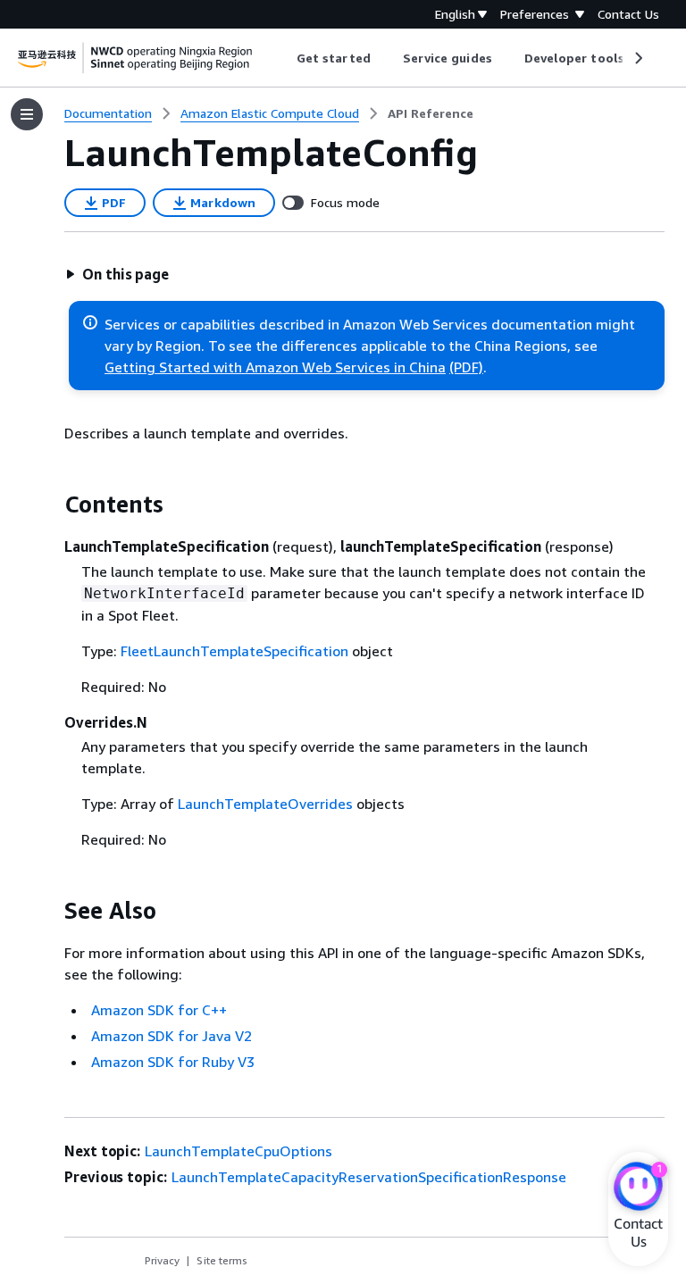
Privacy (162, 1260)
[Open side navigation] (27, 114)
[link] (430, 113)
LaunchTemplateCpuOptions (238, 1151)
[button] (117, 274)
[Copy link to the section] (50, 504)
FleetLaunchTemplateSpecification (234, 651)
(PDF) (466, 367)
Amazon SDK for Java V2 (171, 1036)
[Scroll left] (283, 58)
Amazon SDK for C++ (159, 1010)
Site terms (222, 1260)
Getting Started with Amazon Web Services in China (275, 367)
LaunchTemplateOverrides (265, 804)
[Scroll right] (637, 58)
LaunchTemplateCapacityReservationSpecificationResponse (369, 1177)
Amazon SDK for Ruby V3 (173, 1062)
